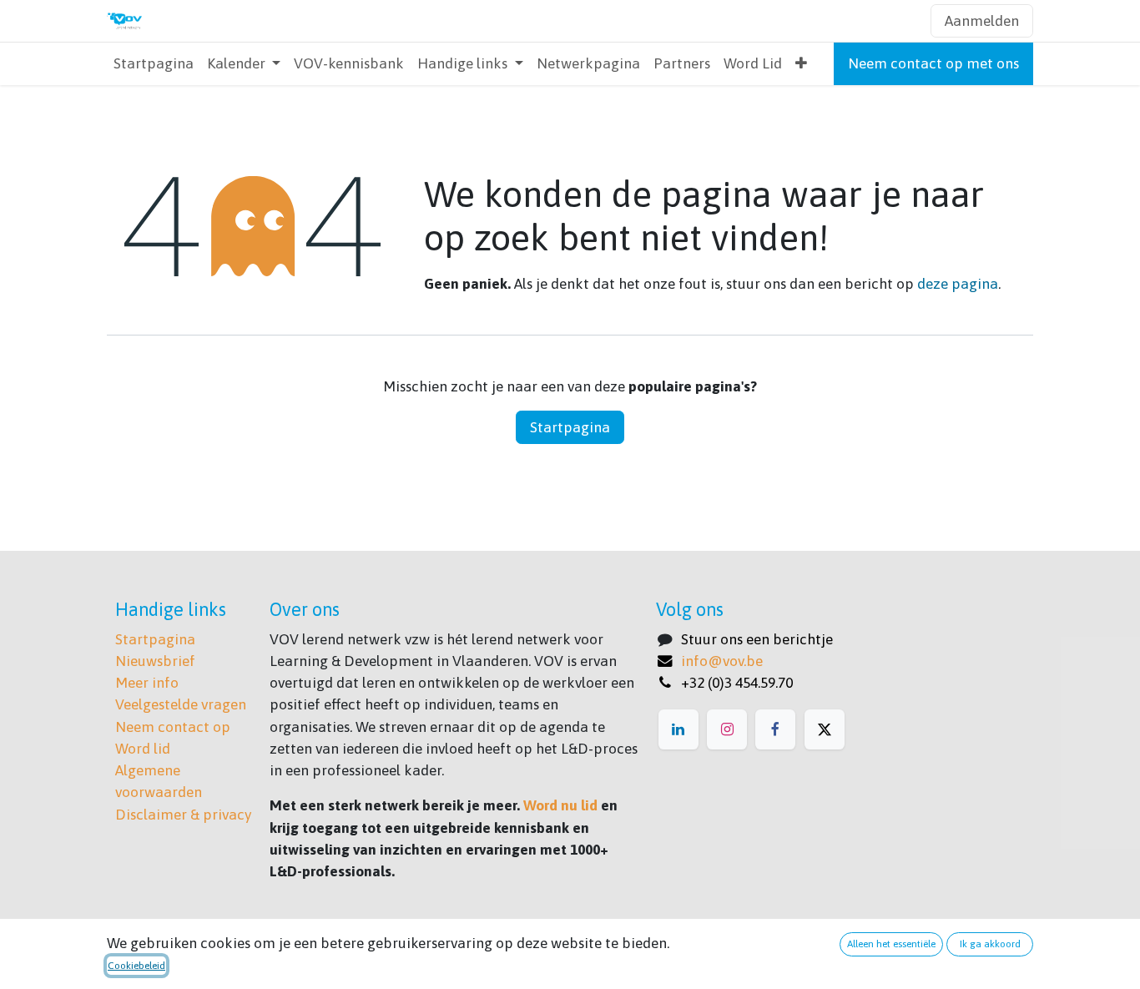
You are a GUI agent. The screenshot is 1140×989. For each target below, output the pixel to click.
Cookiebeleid (136, 965)
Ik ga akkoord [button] (990, 944)
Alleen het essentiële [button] (891, 944)
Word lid (142, 748)
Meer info (147, 682)
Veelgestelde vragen (180, 704)
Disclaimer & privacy (183, 814)
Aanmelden (982, 21)
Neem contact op (172, 727)
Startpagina (570, 427)
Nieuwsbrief (155, 661)
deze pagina (957, 283)
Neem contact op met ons (933, 63)
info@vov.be (722, 661)
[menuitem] (153, 63)
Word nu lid (560, 805)
